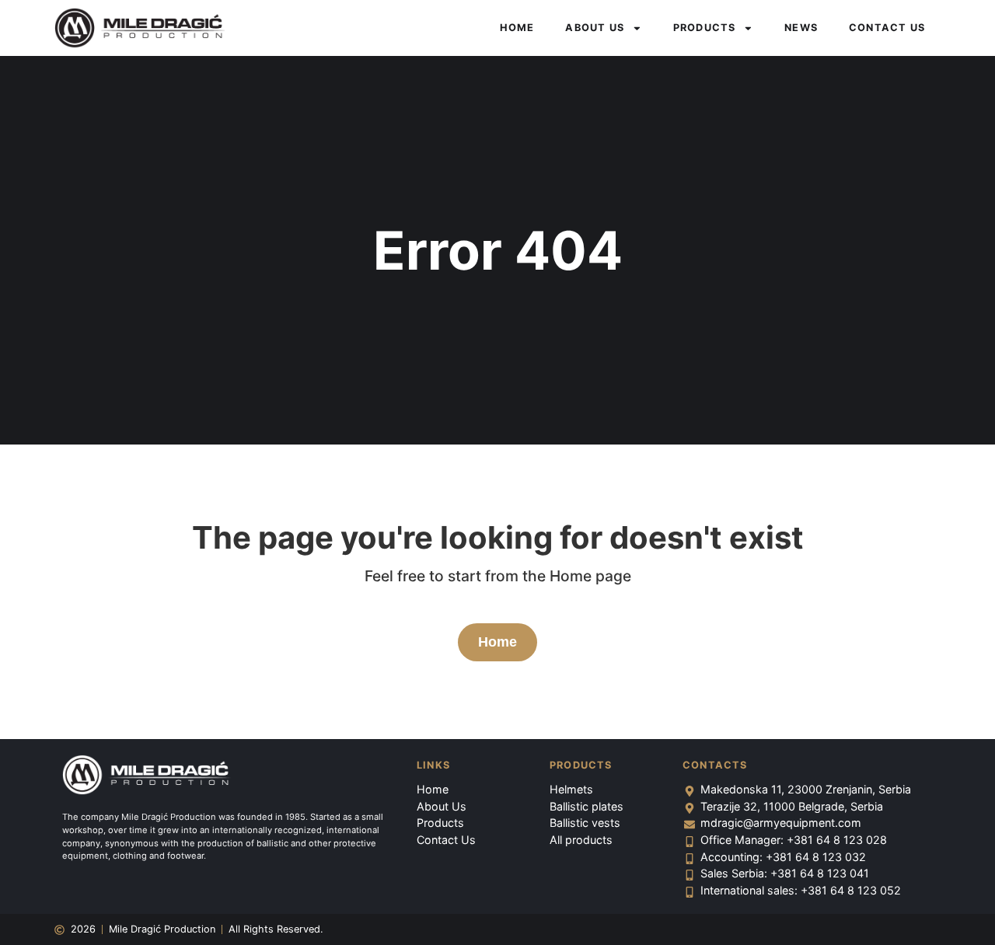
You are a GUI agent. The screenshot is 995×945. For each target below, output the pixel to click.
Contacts (715, 765)
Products (704, 27)
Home (517, 27)
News (801, 27)
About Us (594, 27)
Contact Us (887, 27)
